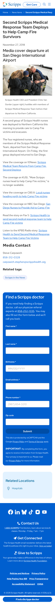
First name (11, 326)
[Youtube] (44, 512)
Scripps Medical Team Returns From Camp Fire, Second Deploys (25, 166)
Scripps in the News (15, 277)
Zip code (10, 415)
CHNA (40, 584)
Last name (11, 344)
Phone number (13, 397)
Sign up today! (45, 546)
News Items (17, 12)
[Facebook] (10, 512)
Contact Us (30, 523)
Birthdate (11, 362)
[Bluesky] (24, 512)
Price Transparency (38, 578)
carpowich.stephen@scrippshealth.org (24, 261)
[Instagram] (37, 512)
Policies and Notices (19, 573)
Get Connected (29, 538)
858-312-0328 (11, 257)
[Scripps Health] (12, 4)
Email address (13, 379)
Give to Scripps (30, 553)
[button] (27, 599)
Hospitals (17, 488)
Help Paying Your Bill (17, 578)
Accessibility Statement (23, 584)
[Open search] (44, 4)
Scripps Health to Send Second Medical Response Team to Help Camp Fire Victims (26, 234)
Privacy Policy (18, 441)
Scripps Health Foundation (35, 560)
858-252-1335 (25, 311)
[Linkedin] (17, 512)
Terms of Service (35, 441)
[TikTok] (31, 512)
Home (5, 12)
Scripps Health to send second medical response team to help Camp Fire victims (27, 219)
